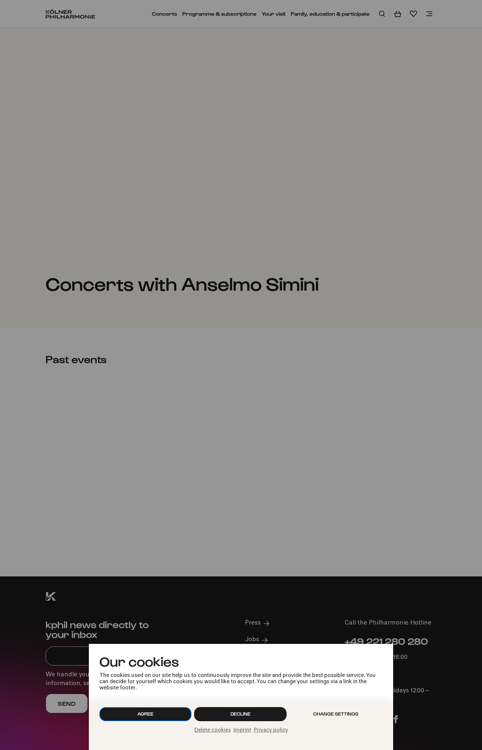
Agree (145, 714)
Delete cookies (212, 730)
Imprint (242, 730)
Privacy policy (271, 730)
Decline (241, 714)
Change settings (335, 714)
